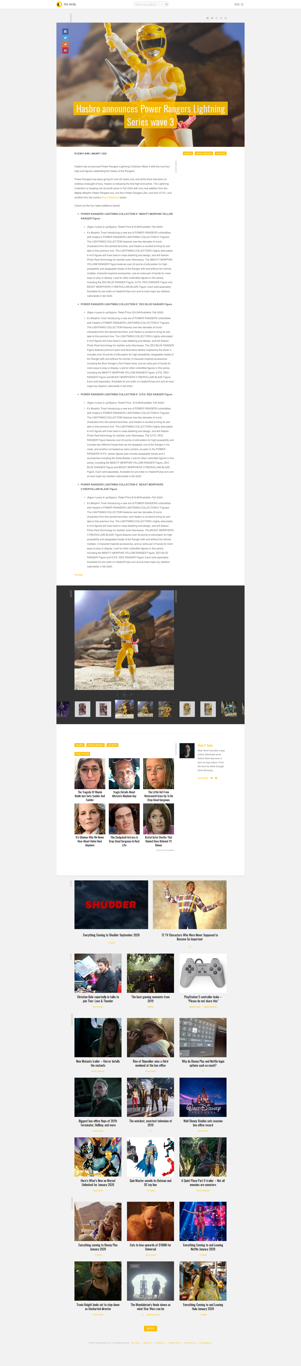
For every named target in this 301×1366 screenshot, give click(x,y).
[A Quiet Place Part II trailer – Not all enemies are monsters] (203, 1157)
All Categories (205, 1342)
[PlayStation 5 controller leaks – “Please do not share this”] (203, 973)
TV (190, 947)
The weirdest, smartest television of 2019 (150, 1122)
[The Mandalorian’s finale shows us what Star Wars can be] (150, 1281)
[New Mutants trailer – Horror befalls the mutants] (97, 1037)
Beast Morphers (110, 197)
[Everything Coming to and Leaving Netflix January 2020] (203, 1221)
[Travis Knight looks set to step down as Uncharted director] (97, 1281)
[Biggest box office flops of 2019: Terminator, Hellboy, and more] (97, 1097)
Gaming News (195, 1007)
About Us (147, 1342)
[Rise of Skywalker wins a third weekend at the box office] (150, 1037)
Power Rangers (204, 153)
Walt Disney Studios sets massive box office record (203, 1122)
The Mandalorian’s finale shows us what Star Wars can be (151, 1306)
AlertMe (78, 575)
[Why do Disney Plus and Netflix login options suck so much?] (203, 1037)
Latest (151, 1328)
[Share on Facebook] (65, 31)
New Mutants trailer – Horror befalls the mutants (98, 1063)
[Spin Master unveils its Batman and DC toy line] (150, 1157)
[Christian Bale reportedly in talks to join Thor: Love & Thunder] (97, 973)
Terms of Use (189, 1342)
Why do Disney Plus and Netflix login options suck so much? (203, 1063)
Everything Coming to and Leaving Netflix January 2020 (203, 1247)
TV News (111, 943)
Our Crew (135, 1342)
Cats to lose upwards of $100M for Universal (150, 1247)
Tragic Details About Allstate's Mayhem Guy (124, 794)
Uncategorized (153, 1315)
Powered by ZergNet (165, 850)
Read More (203, 778)
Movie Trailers (98, 1071)
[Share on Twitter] (65, 38)
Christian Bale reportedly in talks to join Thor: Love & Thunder (98, 998)
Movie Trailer (190, 1142)
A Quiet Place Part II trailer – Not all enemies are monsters (203, 1182)
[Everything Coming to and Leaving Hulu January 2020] (203, 1281)
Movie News (98, 1007)
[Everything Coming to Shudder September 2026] (111, 904)
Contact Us (160, 1342)
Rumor (186, 958)
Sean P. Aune (205, 745)
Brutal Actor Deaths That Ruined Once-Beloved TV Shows (158, 841)
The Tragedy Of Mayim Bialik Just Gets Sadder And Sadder (90, 796)
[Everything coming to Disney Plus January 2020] (97, 1221)
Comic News (98, 1191)
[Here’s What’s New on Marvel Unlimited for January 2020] (97, 1157)
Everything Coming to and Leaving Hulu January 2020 (203, 1306)
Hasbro (188, 153)
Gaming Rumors (210, 1007)
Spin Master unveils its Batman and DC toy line (150, 1182)
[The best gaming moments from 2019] (150, 973)
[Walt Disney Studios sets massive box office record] (203, 1097)
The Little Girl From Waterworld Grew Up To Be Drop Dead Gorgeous (158, 796)
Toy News (220, 153)
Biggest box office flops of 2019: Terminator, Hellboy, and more (98, 1122)
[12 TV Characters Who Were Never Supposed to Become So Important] (190, 904)
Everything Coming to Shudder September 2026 (111, 935)
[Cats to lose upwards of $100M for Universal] (150, 1221)
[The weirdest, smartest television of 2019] (150, 1097)
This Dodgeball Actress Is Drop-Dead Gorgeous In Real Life (124, 841)
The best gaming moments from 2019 (150, 998)
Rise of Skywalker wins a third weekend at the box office (150, 1063)
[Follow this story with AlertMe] (65, 50)
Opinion (187, 1023)
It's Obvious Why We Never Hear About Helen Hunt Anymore (90, 841)
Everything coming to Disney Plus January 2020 (98, 1247)
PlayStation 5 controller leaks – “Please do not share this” (203, 998)
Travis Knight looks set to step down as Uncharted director (98, 1306)
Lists (133, 1082)
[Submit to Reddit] (65, 44)
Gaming (150, 1007)
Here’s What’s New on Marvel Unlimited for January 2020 (98, 1182)
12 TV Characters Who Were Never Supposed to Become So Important (189, 937)
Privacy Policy (174, 1342)
